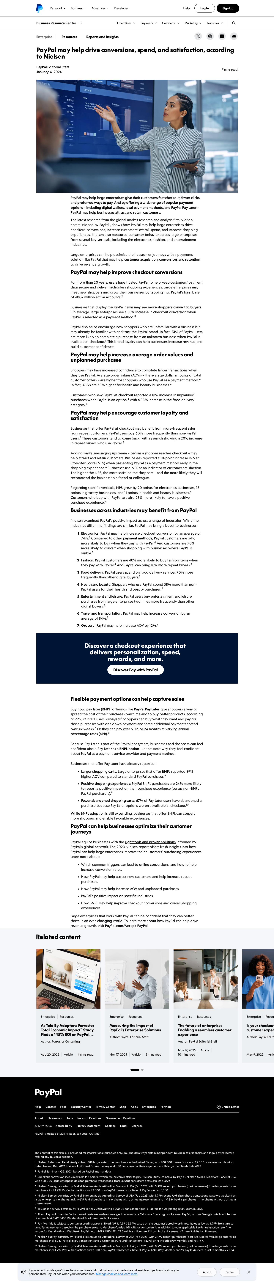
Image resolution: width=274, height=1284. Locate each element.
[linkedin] (222, 36)
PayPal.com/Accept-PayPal (126, 926)
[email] (234, 36)
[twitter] (198, 36)
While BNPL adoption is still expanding (101, 813)
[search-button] (234, 23)
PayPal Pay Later (147, 709)
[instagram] (210, 36)
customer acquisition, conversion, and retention (162, 259)
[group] (137, 658)
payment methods (137, 538)
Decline (230, 1272)
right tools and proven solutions (150, 842)
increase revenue (182, 342)
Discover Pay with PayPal (135, 670)
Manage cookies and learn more (117, 1274)
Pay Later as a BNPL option (118, 749)
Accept (207, 1272)
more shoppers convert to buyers (174, 307)
